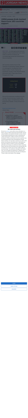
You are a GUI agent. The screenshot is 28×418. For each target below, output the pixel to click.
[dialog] (14, 271)
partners (8, 131)
